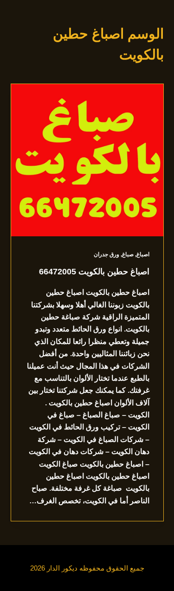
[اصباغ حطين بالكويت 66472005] (87, 160)
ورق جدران (106, 254)
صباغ (128, 254)
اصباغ (142, 254)
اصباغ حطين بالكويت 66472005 (94, 271)
